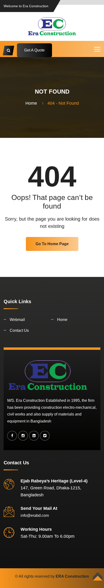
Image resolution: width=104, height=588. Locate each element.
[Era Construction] (51, 26)
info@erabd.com (35, 515)
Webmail (17, 320)
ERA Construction (72, 576)
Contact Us (19, 330)
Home (32, 103)
